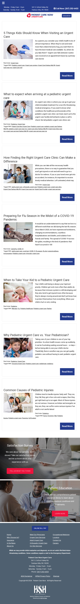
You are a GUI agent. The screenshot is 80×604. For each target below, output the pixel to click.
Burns (45, 416)
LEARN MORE (60, 514)
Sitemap (56, 576)
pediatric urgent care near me (18, 129)
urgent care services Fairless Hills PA (17, 131)
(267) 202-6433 (71, 8)
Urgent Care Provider (41, 189)
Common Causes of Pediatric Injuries (29, 390)
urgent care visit (17, 67)
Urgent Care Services (37, 537)
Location (56, 537)
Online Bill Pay (67, 15)
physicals (29, 253)
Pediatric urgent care (18, 65)
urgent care (36, 253)
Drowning (50, 416)
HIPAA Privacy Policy (42, 576)
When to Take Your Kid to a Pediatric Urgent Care (36, 280)
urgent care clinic (56, 187)
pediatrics (50, 363)
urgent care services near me (38, 131)
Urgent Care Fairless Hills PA (46, 65)
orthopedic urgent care (30, 187)
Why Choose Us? (13, 537)
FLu (19, 308)
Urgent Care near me (27, 189)
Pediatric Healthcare (26, 308)
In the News (11, 543)
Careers (56, 543)
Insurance (10, 540)
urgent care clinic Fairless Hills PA (37, 129)
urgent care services (54, 189)
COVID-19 (20, 249)
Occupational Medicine (61, 535)
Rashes (49, 308)
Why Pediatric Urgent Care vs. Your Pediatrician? (36, 335)
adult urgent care (17, 187)
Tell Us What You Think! (20, 471)
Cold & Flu (14, 249)
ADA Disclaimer (26, 576)
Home (9, 535)
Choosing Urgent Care (18, 363)
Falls (55, 416)
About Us (10, 546)
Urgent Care (14, 63)
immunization (8, 253)
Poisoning (25, 418)
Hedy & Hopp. (43, 598)
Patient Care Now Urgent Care (21, 126)
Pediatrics (14, 124)
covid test (26, 251)
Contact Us (57, 540)
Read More (67, 75)
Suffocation (32, 418)
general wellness (53, 251)
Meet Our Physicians (37, 535)
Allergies (14, 308)
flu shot (45, 251)
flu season (39, 251)
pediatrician (43, 363)
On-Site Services (36, 546)
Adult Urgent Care (36, 540)
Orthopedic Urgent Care (38, 543)
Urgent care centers (31, 65)
